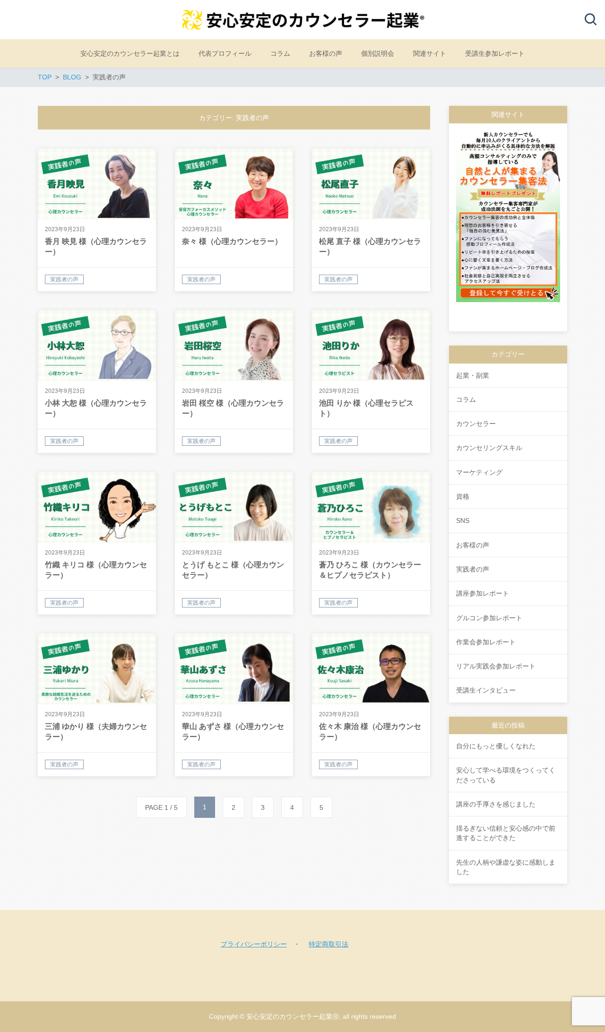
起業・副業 (472, 375)
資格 (462, 496)
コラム (466, 399)
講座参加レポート (482, 593)
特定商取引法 (328, 944)
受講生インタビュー (486, 690)
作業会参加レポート (486, 642)
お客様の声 (472, 545)
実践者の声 (472, 569)
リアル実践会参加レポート (496, 666)
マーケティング (479, 472)
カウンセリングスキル (489, 447)
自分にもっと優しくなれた (496, 746)
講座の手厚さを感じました (496, 804)
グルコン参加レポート (489, 618)
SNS (462, 520)
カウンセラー (476, 423)
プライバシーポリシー (254, 944)
